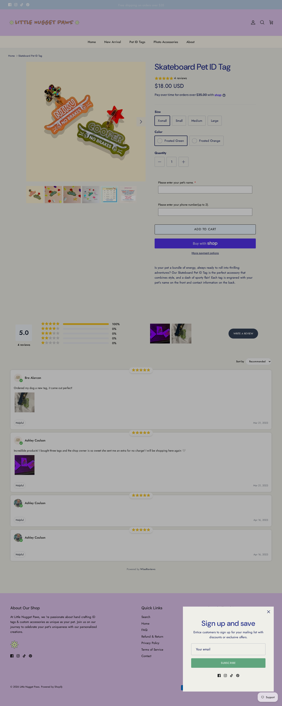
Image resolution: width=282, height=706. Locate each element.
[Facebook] (219, 675)
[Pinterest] (237, 675)
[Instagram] (225, 675)
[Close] (268, 611)
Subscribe (228, 663)
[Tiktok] (231, 675)
